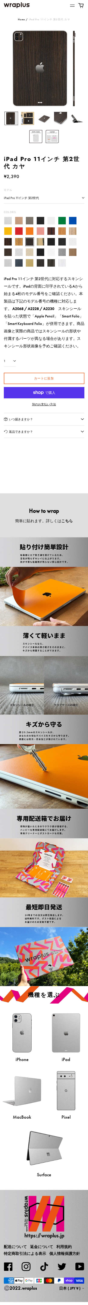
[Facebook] (8, 1266)
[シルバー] (8, 220)
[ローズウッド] (51, 231)
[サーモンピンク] (40, 231)
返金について (41, 1246)
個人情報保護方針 (64, 1253)
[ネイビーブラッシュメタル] (19, 263)
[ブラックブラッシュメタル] (40, 263)
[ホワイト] (51, 220)
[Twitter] (61, 1266)
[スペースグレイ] (29, 220)
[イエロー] (8, 231)
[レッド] (19, 231)
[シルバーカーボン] (19, 252)
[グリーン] (62, 220)
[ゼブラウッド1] (73, 231)
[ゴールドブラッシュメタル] (29, 263)
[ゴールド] (19, 220)
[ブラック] (40, 220)
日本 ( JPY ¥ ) (70, 1288)
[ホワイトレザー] (73, 241)
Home (21, 19)
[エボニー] (8, 241)
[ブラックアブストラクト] (51, 263)
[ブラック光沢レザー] (62, 241)
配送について (15, 1246)
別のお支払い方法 (44, 404)
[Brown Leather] (8, 252)
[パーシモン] (40, 241)
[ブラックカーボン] (40, 252)
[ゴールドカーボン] (29, 252)
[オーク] (62, 231)
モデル (8, 189)
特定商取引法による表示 (25, 1253)
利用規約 (64, 1246)
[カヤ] (29, 241)
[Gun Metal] (62, 252)
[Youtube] (79, 1266)
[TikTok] (44, 1266)
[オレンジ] (29, 231)
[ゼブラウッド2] (19, 241)
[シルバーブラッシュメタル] (8, 263)
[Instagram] (26, 1266)
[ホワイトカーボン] (51, 252)
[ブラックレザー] (51, 241)
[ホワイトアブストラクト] (62, 263)
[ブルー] (73, 220)
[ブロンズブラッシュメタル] (73, 252)
